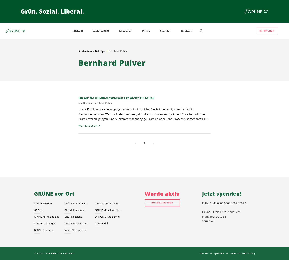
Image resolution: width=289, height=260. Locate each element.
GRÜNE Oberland (44, 230)
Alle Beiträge (97, 51)
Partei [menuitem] (146, 31)
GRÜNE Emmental (75, 210)
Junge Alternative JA (76, 230)
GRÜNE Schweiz (43, 203)
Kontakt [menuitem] (186, 31)
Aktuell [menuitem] (78, 31)
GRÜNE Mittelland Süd (46, 216)
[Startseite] (256, 11)
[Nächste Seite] (153, 143)
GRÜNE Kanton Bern (76, 203)
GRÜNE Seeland (73, 216)
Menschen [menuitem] (125, 31)
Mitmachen (266, 31)
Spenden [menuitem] (165, 31)
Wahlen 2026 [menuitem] (101, 31)
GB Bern (38, 210)
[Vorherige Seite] (135, 143)
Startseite (84, 51)
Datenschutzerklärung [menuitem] (242, 253)
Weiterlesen (88, 125)
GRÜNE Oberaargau (45, 223)
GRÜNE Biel (101, 223)
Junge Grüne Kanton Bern (108, 203)
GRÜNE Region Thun (76, 223)
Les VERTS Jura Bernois (108, 216)
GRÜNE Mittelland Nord (108, 210)
